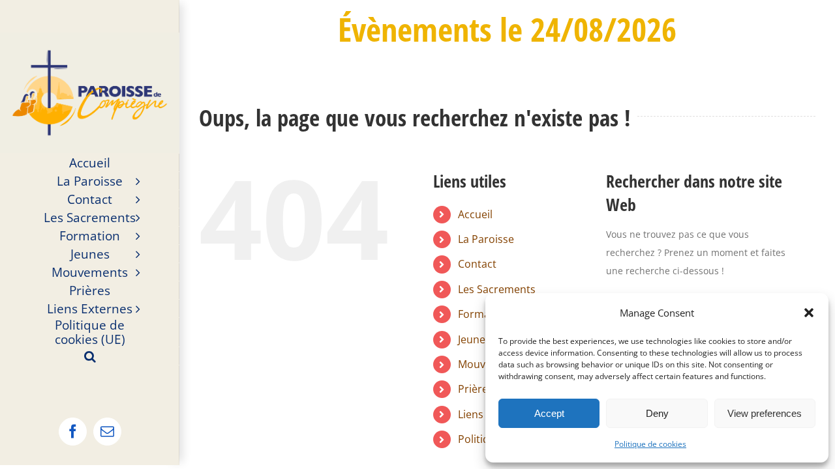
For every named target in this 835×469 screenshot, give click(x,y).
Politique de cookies (650, 443)
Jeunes (474, 339)
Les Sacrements (497, 289)
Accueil (475, 214)
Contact (477, 264)
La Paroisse (486, 239)
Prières (475, 389)
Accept (549, 413)
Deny (657, 413)
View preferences (764, 413)
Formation (483, 314)
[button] (808, 312)
